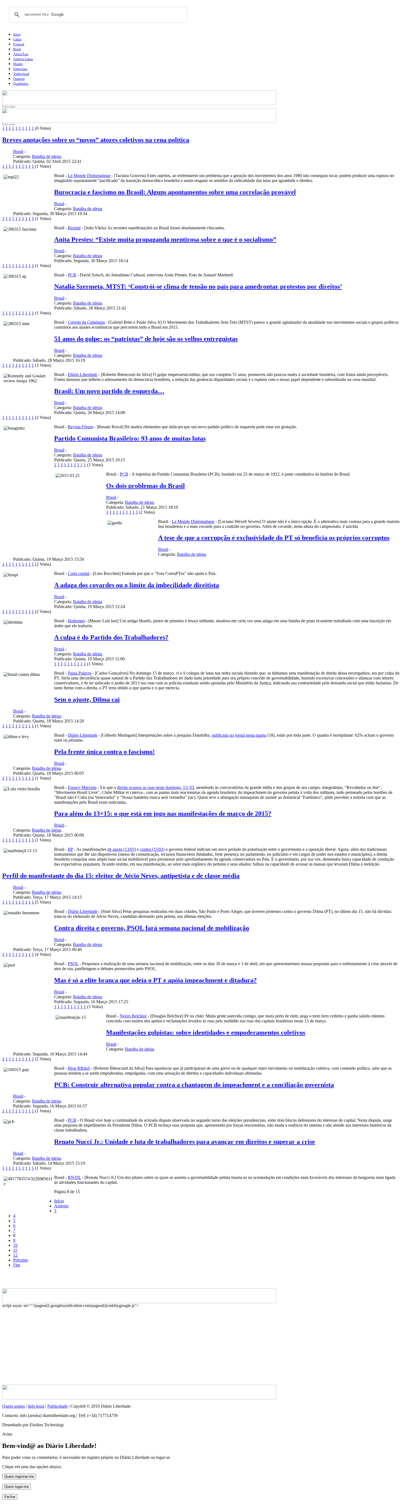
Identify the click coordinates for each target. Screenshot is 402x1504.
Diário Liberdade (82, 374)
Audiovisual (21, 74)
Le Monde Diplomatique (89, 175)
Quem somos (13, 1406)
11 (15, 1250)
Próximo (20, 1260)
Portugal (18, 44)
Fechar (9, 1497)
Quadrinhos (20, 84)
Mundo (18, 64)
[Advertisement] (66, 1280)
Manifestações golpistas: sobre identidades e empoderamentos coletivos (205, 1032)
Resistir (74, 227)
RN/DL (74, 1177)
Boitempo (76, 620)
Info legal (36, 1406)
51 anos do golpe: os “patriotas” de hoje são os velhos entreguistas (146, 338)
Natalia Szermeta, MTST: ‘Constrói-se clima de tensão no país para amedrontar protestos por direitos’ (198, 286)
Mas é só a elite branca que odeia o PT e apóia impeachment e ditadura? (155, 980)
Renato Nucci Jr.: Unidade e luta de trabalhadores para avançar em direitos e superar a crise (184, 1141)
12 (15, 1255)
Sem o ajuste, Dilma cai (87, 699)
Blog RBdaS (79, 1068)
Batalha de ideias (46, 156)
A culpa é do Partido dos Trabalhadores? (111, 637)
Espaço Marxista (82, 787)
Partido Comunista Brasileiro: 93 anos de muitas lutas (130, 438)
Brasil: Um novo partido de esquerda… (109, 391)
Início (17, 34)
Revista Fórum (80, 426)
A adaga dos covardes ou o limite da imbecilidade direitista (136, 585)
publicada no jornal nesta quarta (239, 735)
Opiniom (19, 79)
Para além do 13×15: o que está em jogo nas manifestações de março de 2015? (162, 813)
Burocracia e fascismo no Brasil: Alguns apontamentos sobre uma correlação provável (175, 192)
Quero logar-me (16, 1487)
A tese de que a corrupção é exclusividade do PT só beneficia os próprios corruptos (273, 537)
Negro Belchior (133, 1016)
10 (15, 1245)
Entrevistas (20, 69)
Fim (16, 1265)
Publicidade (57, 1406)
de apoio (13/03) (121, 849)
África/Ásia (20, 54)
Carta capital (78, 573)
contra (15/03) (152, 849)
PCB (72, 275)
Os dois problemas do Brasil (145, 485)
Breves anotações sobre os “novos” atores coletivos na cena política (95, 139)
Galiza (17, 39)
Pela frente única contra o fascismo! (104, 751)
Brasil (17, 49)
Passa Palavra (79, 673)
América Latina (23, 59)
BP (70, 849)
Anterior (61, 1206)
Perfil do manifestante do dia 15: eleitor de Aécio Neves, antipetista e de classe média (121, 875)
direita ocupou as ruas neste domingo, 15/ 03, (156, 787)
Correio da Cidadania (86, 322)
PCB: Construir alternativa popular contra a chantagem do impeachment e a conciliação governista (194, 1084)
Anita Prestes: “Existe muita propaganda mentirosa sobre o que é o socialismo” (165, 239)
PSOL (73, 963)
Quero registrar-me (19, 1476)
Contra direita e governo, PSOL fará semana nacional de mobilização (151, 928)
